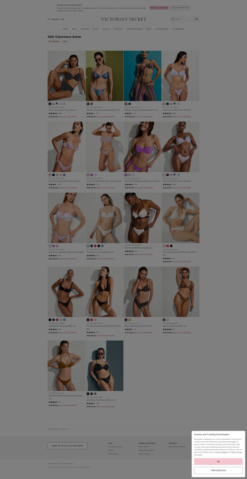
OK (218, 461)
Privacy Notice (221, 452)
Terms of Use (236, 452)
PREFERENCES (218, 470)
